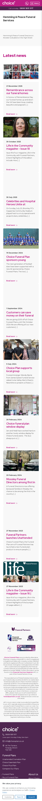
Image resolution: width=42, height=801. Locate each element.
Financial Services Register (23, 672)
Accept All (31, 797)
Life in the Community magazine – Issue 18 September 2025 (19, 148)
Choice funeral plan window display (17, 425)
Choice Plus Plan (9, 766)
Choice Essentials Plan (11, 762)
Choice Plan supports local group (19, 369)
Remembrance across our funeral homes (19, 92)
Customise (8, 797)
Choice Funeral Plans (12, 657)
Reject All (20, 797)
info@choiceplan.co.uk (14, 741)
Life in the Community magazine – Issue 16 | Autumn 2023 (19, 593)
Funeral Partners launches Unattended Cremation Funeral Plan (20, 538)
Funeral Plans (8, 774)
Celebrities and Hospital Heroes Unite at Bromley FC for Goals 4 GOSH (20, 206)
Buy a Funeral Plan (10, 777)
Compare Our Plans (10, 769)
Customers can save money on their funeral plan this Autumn (20, 315)
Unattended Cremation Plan (14, 759)
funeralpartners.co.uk (12, 696)
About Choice (34, 778)
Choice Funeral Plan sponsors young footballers (18, 260)
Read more (10, 114)
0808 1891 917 (26, 8)
